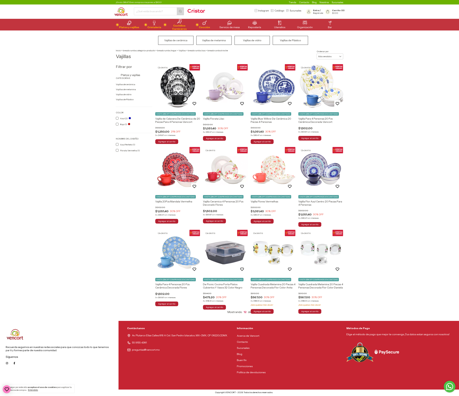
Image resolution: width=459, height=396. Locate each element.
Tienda (292, 2)
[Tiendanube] (200, 393)
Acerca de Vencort (248, 335)
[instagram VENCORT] (7, 363)
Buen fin (242, 360)
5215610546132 (104, 379)
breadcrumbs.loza (196, 50)
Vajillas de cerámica (125, 84)
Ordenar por (323, 51)
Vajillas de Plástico (125, 99)
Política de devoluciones (251, 372)
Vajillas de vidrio (123, 94)
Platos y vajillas (130, 75)
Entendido (33, 390)
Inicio (118, 50)
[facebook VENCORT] (14, 363)
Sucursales (337, 2)
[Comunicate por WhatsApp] (449, 386)
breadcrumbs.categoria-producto (139, 50)
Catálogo (279, 10)
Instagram (263, 10)
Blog (314, 2)
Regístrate (318, 13)
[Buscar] (180, 11)
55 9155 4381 (139, 342)
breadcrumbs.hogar (167, 50)
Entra (316, 10)
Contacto (304, 2)
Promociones (245, 366)
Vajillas (182, 50)
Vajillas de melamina (126, 89)
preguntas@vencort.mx (146, 349)
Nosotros (324, 2)
